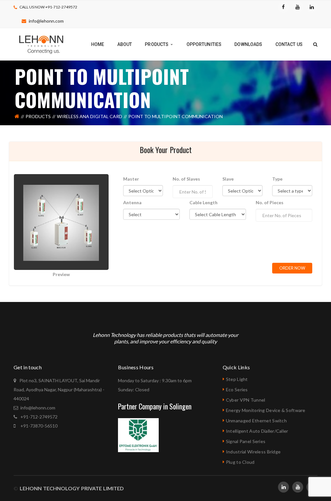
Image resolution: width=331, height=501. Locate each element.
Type (277, 179)
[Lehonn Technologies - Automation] (42, 44)
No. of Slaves (186, 179)
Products (38, 116)
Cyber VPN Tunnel (245, 400)
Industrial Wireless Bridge (253, 451)
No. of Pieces (269, 202)
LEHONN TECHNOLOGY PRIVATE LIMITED (71, 488)
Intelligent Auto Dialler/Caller (257, 431)
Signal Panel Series (245, 441)
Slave (228, 179)
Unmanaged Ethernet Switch (256, 420)
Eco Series (237, 389)
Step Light (237, 379)
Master (131, 179)
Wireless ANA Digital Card (89, 116)
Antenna (132, 202)
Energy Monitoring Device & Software (265, 410)
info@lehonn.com (46, 21)
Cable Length (203, 202)
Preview (61, 274)
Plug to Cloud (240, 462)
